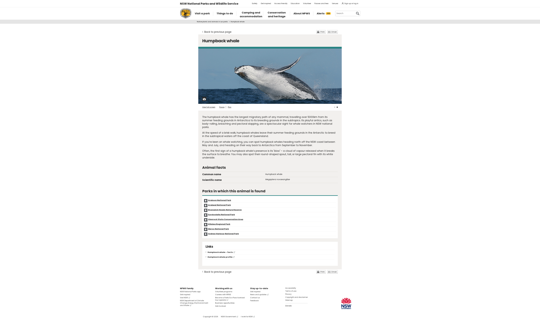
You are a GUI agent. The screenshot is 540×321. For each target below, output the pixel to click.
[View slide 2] (337, 107)
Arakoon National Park (219, 200)
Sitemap (289, 300)
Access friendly (280, 3)
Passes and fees (321, 3)
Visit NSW (184, 297)
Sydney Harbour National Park (223, 233)
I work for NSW (247, 316)
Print (322, 31)
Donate (288, 306)
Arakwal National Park (219, 205)
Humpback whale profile (220, 257)
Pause (221, 107)
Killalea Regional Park (219, 224)
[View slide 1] (334, 107)
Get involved (220, 306)
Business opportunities (225, 303)
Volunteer (307, 3)
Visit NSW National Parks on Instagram (188, 316)
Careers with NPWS (223, 294)
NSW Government (228, 316)
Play (229, 107)
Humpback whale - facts (220, 252)
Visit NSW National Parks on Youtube (194, 316)
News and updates (258, 294)
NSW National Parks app (190, 291)
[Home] (185, 13)
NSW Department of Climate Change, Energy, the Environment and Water (194, 303)
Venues (335, 3)
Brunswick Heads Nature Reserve (225, 209)
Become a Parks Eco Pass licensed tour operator (230, 298)
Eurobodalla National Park (221, 214)
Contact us (255, 297)
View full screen (208, 107)
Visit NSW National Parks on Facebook (182, 316)
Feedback (254, 300)
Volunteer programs (223, 291)
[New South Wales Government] (346, 303)
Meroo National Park (218, 229)
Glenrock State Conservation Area (225, 219)
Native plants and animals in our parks (212, 22)
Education (295, 3)
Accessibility (290, 288)
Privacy (288, 294)
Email (334, 31)
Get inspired (266, 3)
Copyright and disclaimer (296, 297)
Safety (254, 3)
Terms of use (290, 291)
